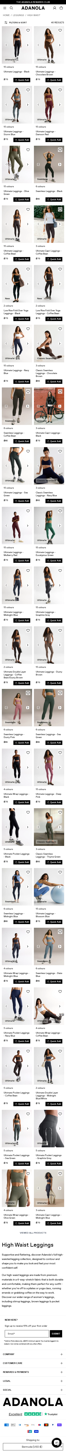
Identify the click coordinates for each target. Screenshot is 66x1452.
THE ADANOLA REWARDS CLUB (33, 2)
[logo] (33, 1402)
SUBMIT (56, 1333)
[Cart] (61, 8)
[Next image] (27, 44)
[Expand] (5, 8)
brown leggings (40, 1301)
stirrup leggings (21, 1301)
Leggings (18, 15)
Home (6, 15)
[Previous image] (6, 44)
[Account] (55, 8)
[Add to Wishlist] (28, 30)
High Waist (33, 15)
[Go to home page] (33, 8)
